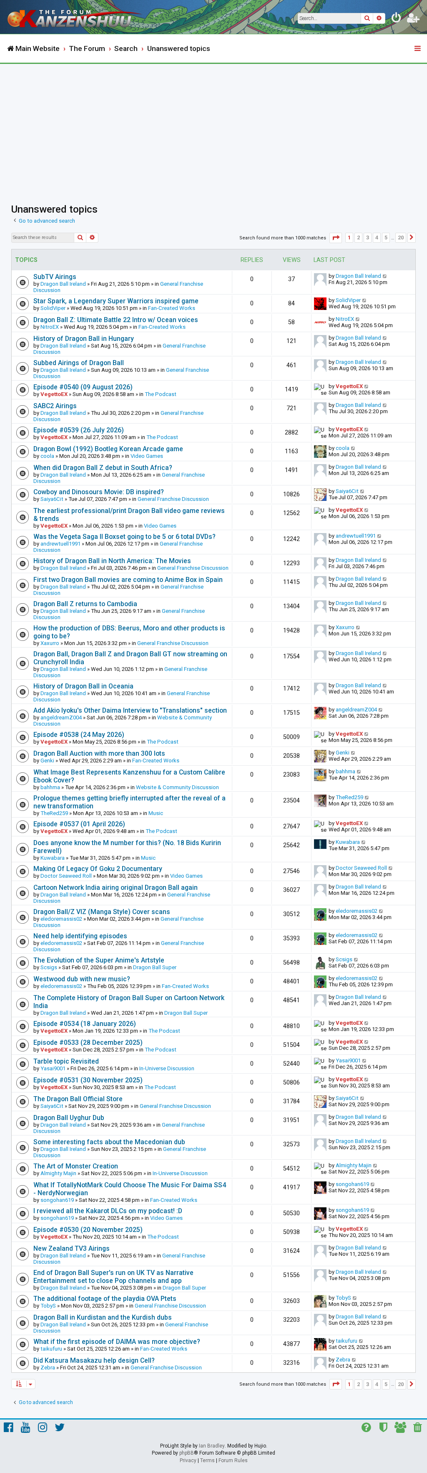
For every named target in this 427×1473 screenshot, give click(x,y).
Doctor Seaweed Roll (66, 876)
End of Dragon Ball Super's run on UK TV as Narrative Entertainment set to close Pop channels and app (113, 1277)
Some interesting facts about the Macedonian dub (109, 1142)
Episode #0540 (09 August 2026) (83, 387)
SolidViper (52, 308)
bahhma (50, 787)
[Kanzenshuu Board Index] (75, 17)
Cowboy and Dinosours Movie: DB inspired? (98, 492)
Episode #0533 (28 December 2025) (88, 1042)
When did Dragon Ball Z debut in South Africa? (102, 468)
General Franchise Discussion (173, 499)
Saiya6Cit (51, 499)
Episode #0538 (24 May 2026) (78, 735)
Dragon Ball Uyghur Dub (68, 1118)
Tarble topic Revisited (66, 1061)
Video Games (147, 456)
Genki (47, 760)
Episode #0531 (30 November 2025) (88, 1080)
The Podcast (160, 394)
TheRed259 (54, 813)
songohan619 (57, 1200)
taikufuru (51, 1349)
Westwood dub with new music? (81, 979)
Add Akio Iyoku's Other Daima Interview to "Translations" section (130, 710)
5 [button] (385, 237)
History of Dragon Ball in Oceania (83, 686)
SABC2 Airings (55, 406)
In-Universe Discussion (166, 1068)
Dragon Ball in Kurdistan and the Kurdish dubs (102, 1317)
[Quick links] (418, 49)
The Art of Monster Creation (75, 1166)
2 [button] (358, 237)
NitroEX (49, 327)
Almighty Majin (58, 1173)
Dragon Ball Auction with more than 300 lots (99, 753)
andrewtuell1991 (60, 544)
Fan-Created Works (171, 308)
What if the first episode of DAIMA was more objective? (116, 1342)
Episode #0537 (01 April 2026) (79, 824)
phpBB (186, 1453)
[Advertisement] (213, 126)
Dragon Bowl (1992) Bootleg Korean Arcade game (108, 449)
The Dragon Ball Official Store (78, 1099)
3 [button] (367, 237)
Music (155, 813)
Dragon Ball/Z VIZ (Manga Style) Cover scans (101, 912)
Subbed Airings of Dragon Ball (78, 363)
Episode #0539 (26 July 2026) (78, 430)
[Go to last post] (385, 276)
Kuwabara (52, 858)
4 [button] (376, 237)
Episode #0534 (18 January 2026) (84, 1024)
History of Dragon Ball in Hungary (83, 339)
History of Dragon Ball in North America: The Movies (112, 561)
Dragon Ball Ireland (63, 284)
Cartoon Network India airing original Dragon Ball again (115, 887)
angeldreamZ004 (61, 717)
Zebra (47, 1367)
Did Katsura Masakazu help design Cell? (94, 1360)
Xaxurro (49, 643)
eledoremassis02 (61, 919)
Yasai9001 (52, 1068)
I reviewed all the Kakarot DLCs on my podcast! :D (107, 1211)
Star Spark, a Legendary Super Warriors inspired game (115, 301)
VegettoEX (54, 394)
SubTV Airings (54, 277)
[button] (335, 238)
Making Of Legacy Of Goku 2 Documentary (97, 869)
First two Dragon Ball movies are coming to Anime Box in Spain (128, 580)
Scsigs (48, 967)
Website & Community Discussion (177, 787)
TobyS (48, 1306)
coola (47, 456)
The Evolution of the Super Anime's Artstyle (98, 960)
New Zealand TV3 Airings (71, 1248)
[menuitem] (396, 19)
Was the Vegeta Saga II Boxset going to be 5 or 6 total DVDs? (124, 537)
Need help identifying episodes (80, 936)
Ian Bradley (212, 1446)
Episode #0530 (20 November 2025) (88, 1230)
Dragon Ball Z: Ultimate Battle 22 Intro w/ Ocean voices (115, 320)
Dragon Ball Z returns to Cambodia (85, 604)
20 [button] (401, 237)
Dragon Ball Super (154, 967)
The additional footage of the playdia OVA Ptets (104, 1299)
